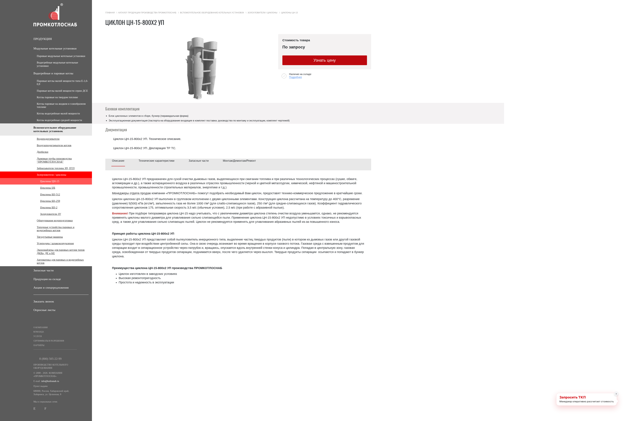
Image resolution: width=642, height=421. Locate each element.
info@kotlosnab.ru (50, 381)
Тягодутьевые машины (50, 236)
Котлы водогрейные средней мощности (59, 120)
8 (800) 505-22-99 (50, 358)
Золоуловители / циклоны (51, 174)
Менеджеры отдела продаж (131, 193)
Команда (38, 332)
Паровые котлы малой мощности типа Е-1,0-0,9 (62, 82)
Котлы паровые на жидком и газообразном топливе (61, 105)
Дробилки (42, 151)
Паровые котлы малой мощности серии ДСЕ (62, 90)
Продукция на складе (47, 279)
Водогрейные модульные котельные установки (57, 64)
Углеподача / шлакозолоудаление (55, 243)
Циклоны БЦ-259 (50, 201)
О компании (40, 327)
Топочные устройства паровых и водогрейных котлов (55, 229)
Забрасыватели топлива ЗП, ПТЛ (56, 168)
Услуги (37, 336)
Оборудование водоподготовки (55, 220)
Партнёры (38, 345)
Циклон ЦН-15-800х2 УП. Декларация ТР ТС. (144, 148)
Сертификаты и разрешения (48, 341)
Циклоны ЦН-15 (49, 181)
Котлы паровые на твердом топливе (57, 97)
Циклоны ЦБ (47, 187)
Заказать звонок (43, 301)
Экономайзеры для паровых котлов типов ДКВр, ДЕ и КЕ (61, 251)
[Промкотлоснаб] (62, 14)
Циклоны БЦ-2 (48, 207)
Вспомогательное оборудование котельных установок (54, 129)
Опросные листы (44, 310)
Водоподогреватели (48, 138)
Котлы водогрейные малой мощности (58, 113)
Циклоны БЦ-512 (50, 194)
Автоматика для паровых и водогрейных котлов (60, 261)
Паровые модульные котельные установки (61, 56)
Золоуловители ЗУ (50, 214)
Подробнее (295, 77)
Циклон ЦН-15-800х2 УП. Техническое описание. (147, 139)
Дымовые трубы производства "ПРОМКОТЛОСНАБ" (54, 160)
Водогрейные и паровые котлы (53, 73)
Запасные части (43, 270)
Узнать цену (324, 60)
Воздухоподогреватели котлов (54, 145)
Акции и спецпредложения (51, 287)
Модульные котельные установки (55, 48)
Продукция (42, 39)
